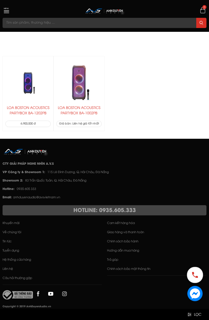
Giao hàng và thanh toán (125, 232)
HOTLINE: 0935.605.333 (104, 210)
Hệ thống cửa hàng (17, 259)
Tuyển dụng (11, 250)
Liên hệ (8, 269)
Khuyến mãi (11, 223)
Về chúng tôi (12, 232)
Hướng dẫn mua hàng (123, 250)
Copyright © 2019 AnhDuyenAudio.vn (27, 306)
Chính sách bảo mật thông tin (128, 269)
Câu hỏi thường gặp (17, 278)
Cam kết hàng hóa (121, 223)
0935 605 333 (26, 189)
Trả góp (112, 259)
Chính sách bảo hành (122, 241)
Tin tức (7, 241)
